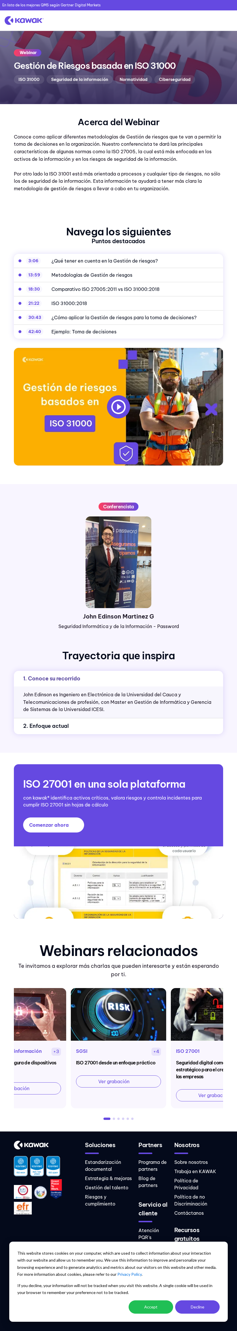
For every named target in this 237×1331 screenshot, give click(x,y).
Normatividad (133, 79)
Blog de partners (148, 1181)
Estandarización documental (103, 1165)
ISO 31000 (29, 79)
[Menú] (226, 20)
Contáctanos (189, 1213)
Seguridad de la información (79, 79)
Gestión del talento (106, 1187)
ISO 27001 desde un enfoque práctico (115, 1063)
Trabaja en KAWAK (195, 1171)
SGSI (81, 1051)
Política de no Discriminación (190, 1200)
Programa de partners (152, 1165)
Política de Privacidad (186, 1184)
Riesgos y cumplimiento (100, 1200)
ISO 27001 (188, 1051)
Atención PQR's (148, 1233)
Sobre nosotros (191, 1162)
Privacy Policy (129, 1274)
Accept (151, 1306)
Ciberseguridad (174, 79)
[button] (106, 1119)
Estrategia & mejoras (108, 1178)
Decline (197, 1306)
